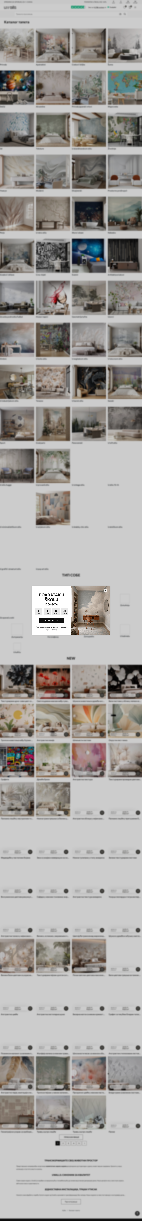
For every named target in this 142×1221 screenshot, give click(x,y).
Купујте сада (51, 620)
